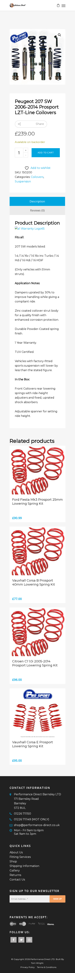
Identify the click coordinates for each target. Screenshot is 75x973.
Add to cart (46, 152)
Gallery (15, 870)
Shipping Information (24, 866)
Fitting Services (20, 857)
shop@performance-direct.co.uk (37, 825)
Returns (15, 875)
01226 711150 (22, 813)
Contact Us (17, 879)
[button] (59, 35)
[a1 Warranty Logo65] (30, 228)
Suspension (23, 181)
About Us (16, 852)
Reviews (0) (37, 210)
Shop (13, 861)
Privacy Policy (27, 967)
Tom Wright (37, 963)
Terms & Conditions (46, 967)
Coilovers (37, 177)
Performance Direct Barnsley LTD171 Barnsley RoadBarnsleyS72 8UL (37, 801)
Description (37, 201)
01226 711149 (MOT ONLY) (31, 819)
